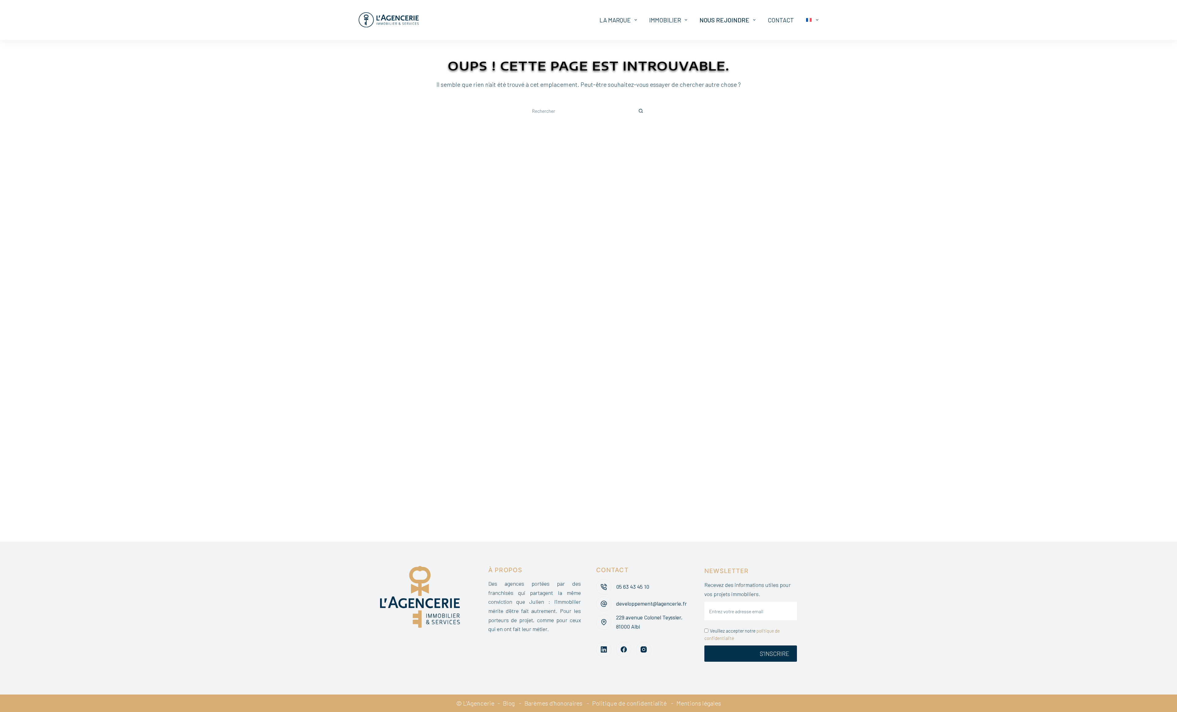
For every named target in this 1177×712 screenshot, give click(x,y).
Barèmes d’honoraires (553, 703)
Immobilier (665, 20)
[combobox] (579, 111)
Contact (781, 20)
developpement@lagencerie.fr (651, 603)
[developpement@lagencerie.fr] (603, 603)
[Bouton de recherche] (640, 111)
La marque (615, 20)
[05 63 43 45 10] (603, 587)
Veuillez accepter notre (742, 634)
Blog (509, 703)
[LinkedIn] (603, 649)
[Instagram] (643, 649)
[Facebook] (623, 649)
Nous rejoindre (724, 20)
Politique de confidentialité (629, 703)
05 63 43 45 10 (632, 586)
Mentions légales (698, 703)
